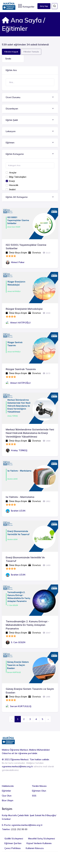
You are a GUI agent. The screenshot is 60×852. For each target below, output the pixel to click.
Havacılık (13, 185)
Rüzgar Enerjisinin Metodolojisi (24, 308)
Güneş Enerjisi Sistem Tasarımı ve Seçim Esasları (30, 690)
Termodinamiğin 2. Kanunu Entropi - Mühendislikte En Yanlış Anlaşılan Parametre (27, 625)
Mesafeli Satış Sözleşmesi (41, 838)
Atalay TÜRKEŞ (19, 450)
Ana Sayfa (25, 20)
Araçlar (12, 172)
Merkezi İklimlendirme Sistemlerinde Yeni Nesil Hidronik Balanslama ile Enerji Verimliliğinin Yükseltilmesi (30, 433)
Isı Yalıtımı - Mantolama (20, 496)
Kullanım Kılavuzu (35, 848)
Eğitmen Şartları (12, 843)
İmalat (12, 189)
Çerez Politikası (12, 848)
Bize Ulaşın (7, 800)
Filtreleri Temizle (31, 51)
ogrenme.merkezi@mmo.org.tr (17, 766)
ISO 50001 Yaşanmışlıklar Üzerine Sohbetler (26, 246)
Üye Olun (7, 795)
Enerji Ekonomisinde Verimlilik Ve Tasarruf (25, 559)
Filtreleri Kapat (11, 51)
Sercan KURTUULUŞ (20, 706)
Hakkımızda (8, 786)
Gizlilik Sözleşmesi (13, 838)
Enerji (12, 181)
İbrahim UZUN (18, 510)
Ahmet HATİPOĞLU (20, 322)
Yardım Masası (39, 786)
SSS (34, 795)
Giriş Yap (44, 6)
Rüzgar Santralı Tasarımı (21, 369)
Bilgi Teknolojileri (17, 176)
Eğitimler (6, 790)
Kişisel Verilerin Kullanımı (39, 843)
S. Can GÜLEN (18, 642)
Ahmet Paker (17, 262)
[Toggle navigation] (54, 6)
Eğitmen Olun (39, 790)
